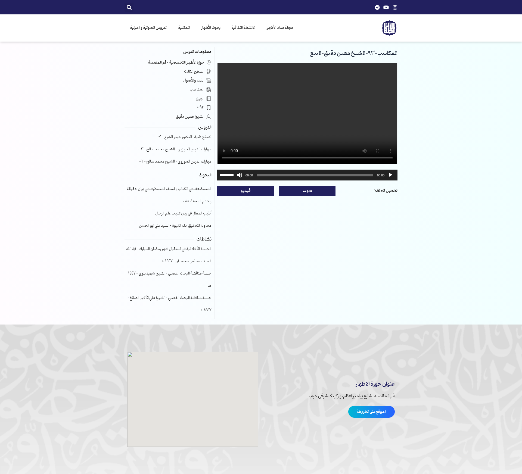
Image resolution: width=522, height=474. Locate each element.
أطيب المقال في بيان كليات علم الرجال (183, 213)
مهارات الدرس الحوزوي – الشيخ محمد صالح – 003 (175, 149)
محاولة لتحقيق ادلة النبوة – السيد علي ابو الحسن (175, 226)
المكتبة (184, 28)
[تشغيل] (390, 175)
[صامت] (239, 175)
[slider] (227, 174)
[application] (307, 175)
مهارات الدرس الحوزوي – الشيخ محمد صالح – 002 (175, 161)
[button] (129, 7)
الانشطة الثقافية (243, 28)
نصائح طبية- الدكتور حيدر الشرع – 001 (184, 137)
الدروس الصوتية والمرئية (148, 28)
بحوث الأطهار (210, 28)
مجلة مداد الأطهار (279, 28)
